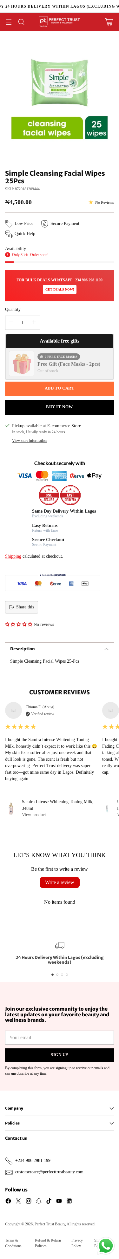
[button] (18, 624)
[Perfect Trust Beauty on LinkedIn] (69, 1202)
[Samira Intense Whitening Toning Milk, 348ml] (11, 808)
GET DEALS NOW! (59, 289)
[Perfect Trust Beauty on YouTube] (59, 1202)
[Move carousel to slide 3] (62, 975)
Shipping (13, 556)
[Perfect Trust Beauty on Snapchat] (39, 1202)
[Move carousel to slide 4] (67, 975)
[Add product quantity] (34, 323)
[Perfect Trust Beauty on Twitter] (18, 1202)
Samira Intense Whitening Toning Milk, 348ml (58, 804)
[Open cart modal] (108, 21)
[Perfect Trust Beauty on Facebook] (8, 1202)
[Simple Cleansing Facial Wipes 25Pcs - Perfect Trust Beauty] (59, 100)
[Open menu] (8, 21)
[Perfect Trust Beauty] (59, 22)
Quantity (13, 309)
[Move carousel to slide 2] (57, 975)
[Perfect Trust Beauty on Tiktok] (49, 1202)
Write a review (59, 882)
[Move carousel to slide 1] (52, 975)
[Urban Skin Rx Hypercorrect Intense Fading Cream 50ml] (107, 808)
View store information (29, 440)
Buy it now (59, 407)
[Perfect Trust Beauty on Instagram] (28, 1202)
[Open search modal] (21, 21)
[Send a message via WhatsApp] (106, 1246)
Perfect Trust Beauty (50, 1224)
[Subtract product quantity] (11, 323)
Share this (25, 607)
